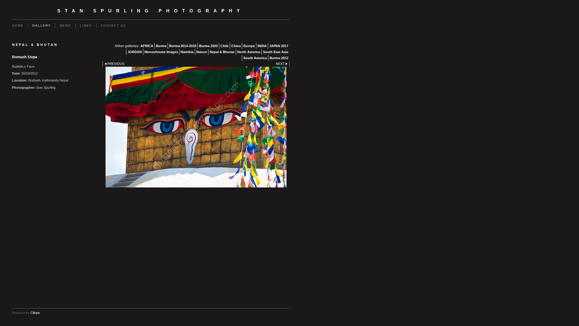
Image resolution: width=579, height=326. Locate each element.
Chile (224, 46)
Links (86, 25)
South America (255, 58)
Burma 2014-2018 (182, 46)
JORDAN (135, 52)
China (236, 46)
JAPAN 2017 (278, 46)
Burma (161, 46)
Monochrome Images (161, 52)
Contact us (113, 25)
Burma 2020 (208, 46)
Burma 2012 (279, 58)
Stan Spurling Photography (150, 10)
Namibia (187, 52)
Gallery (41, 25)
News (65, 25)
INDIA (262, 46)
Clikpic (35, 313)
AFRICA (147, 46)
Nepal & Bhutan (222, 52)
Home (18, 25)
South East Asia (275, 52)
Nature (201, 52)
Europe (249, 46)
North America (248, 52)
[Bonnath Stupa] (196, 127)
